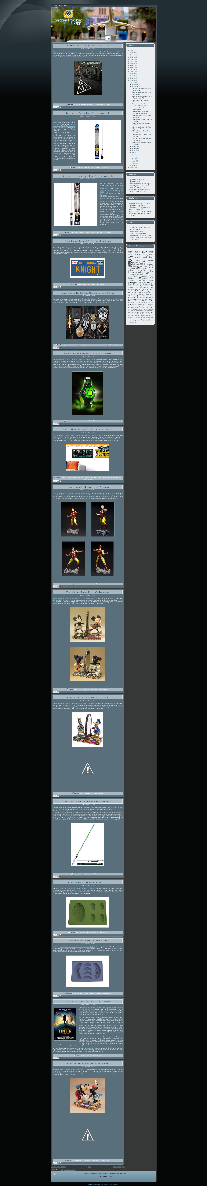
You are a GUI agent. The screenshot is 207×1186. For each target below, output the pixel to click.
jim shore (86, 689)
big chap (85, 993)
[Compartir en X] (56, 107)
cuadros (75, 477)
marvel (137, 260)
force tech (84, 167)
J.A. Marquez (94, 1055)
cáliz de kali (139, 320)
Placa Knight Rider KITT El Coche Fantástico (88, 241)
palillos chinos (138, 294)
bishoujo (146, 286)
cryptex (137, 314)
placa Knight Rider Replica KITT (72, 247)
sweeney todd (145, 315)
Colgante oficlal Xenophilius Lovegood (65, 52)
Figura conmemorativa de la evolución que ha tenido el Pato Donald (75, 703)
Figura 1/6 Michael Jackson (137, 233)
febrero (134, 163)
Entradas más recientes (58, 1167)
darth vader (74, 233)
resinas (132, 296)
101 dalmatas (149, 304)
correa (140, 296)
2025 (131, 53)
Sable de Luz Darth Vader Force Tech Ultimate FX (88, 176)
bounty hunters (146, 307)
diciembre (135, 84)
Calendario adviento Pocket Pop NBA (140, 184)
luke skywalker (148, 291)
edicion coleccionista (134, 309)
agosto (134, 150)
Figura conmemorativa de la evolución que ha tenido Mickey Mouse (75, 598)
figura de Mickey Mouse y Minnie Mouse (72, 1069)
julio (133, 152)
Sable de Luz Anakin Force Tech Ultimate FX (87, 113)
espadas (145, 278)
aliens (77, 932)
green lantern (75, 421)
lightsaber (91, 167)
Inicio (89, 1167)
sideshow (131, 268)
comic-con (142, 297)
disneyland (147, 254)
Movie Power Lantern (95, 421)
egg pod (88, 932)
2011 (131, 82)
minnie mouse (95, 1160)
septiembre (135, 148)
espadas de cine (134, 280)
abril (133, 159)
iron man (92, 584)
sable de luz (101, 233)
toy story (149, 280)
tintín (100, 1055)
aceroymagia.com (145, 312)
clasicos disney (78, 689)
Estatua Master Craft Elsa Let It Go (140, 203)
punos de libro (103, 345)
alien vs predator (77, 993)
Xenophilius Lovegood (103, 105)
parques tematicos (137, 304)
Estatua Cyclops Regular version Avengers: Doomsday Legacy (139, 190)
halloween (131, 287)
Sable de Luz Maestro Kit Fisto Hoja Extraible (87, 801)
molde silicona (103, 932)
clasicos (150, 299)
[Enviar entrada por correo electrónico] (60, 107)
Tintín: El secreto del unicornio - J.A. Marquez (87, 1001)
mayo (134, 157)
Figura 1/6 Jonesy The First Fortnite (140, 211)
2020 (131, 63)
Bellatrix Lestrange (66, 477)
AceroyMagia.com (114, 1184)
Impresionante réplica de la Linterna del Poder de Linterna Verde (74, 359)
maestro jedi (87, 874)
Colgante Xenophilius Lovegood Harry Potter (87, 45)
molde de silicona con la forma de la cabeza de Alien (77, 947)
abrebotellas (149, 296)
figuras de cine (84, 584)
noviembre (135, 86)
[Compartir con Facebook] (58, 107)
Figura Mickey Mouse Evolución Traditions (87, 592)
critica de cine (85, 1055)
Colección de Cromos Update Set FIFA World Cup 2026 (139, 228)
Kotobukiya (99, 584)
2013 (131, 78)
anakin (78, 167)
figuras (150, 260)
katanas (132, 297)
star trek (141, 289)
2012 (131, 80)
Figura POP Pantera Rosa (137, 180)
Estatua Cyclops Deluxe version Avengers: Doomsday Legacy (139, 186)
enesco (144, 268)
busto (137, 284)
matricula (102, 284)
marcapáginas (83, 345)
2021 (131, 61)
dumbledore (140, 299)
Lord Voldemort (108, 477)
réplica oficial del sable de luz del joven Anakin (64, 125)
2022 (131, 59)
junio (133, 155)
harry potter (82, 105)
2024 (131, 55)
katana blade (146, 314)
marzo (134, 161)
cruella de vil (132, 302)
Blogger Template (92, 1184)
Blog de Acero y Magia (68, 1170)
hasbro (87, 233)
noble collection (93, 345)
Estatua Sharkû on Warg (136, 231)
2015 (131, 74)
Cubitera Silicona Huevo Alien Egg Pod (87, 882)
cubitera (82, 932)
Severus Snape (87, 479)
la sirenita (146, 284)
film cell (80, 477)
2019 (131, 65)
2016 (131, 72)
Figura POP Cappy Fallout (137, 206)
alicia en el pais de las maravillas (140, 310)
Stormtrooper (133, 278)
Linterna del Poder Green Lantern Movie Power (87, 353)
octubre (134, 146)
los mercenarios (148, 309)
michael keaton (136, 301)
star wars (97, 167)
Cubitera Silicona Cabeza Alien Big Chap (87, 940)
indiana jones (143, 302)
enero (134, 165)
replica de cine (91, 105)
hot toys (135, 264)
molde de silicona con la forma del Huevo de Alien (77, 888)
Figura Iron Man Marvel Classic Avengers (88, 487)
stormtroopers (132, 312)
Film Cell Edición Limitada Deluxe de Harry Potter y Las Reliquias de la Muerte (78, 435)
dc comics (136, 262)
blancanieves (144, 287)
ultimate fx (104, 167)
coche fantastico (82, 284)
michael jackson (149, 320)
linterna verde (84, 421)
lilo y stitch (149, 294)
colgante (75, 105)
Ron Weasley (117, 477)
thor (132, 292)
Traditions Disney (104, 689)
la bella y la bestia (138, 282)
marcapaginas (74, 345)
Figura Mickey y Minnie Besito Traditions (87, 1063)
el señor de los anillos (136, 274)
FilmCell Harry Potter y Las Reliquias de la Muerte (88, 429)
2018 (131, 67)
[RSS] (54, 1174)
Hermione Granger (97, 477)
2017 (131, 70)
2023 (131, 57)
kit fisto (80, 874)
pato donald (89, 793)
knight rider (95, 284)
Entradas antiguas (119, 1167)
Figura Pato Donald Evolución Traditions (87, 697)
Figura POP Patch (134, 182)
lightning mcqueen (133, 315)
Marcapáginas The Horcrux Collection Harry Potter (87, 292)
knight (90, 284)
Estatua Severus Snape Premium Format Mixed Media (139, 208)
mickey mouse (94, 689)
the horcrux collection (114, 345)
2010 (131, 167)
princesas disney (142, 276)
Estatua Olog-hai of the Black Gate (140, 235)
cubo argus (146, 317)
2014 (131, 76)
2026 (131, 51)
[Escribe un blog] (54, 107)
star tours (131, 322)
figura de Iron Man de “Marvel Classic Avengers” (76, 493)
